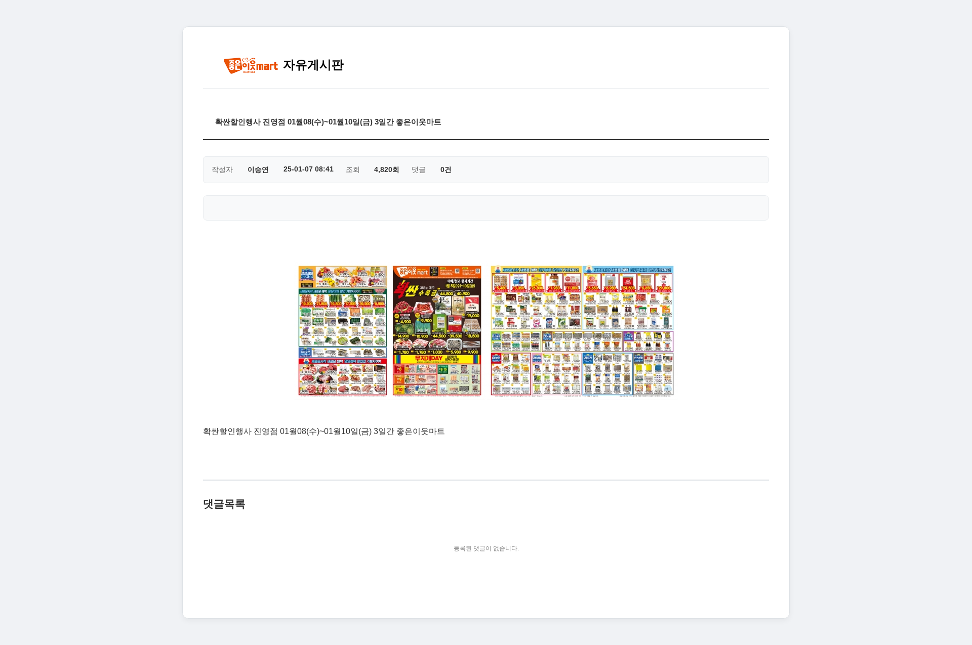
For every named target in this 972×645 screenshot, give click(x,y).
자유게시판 (311, 64)
